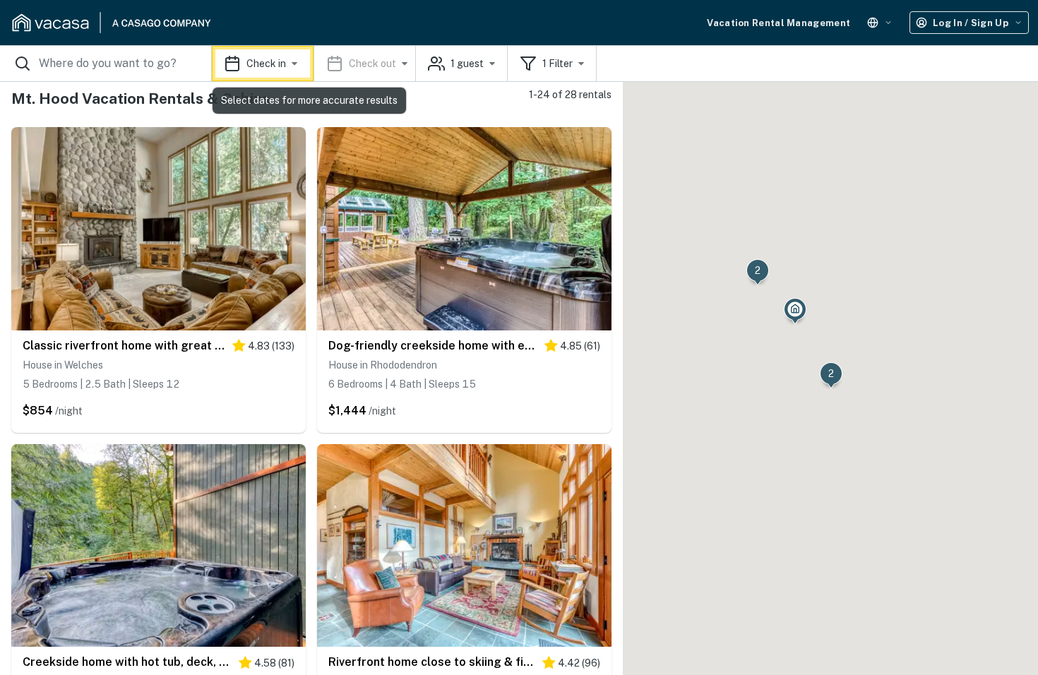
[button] (314, 63)
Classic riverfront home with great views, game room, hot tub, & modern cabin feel (124, 345)
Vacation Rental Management (778, 23)
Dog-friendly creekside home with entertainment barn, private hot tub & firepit (432, 345)
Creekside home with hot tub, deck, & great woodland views (127, 662)
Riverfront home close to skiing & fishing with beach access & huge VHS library (431, 662)
